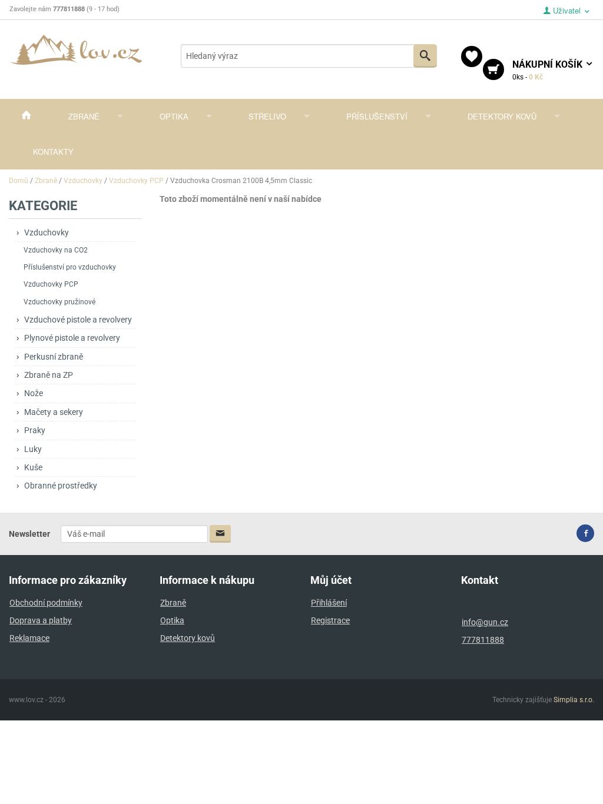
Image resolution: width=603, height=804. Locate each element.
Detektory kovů (502, 116)
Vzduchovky (46, 232)
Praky (34, 430)
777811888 (483, 639)
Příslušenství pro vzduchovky (70, 267)
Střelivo (267, 116)
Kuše (33, 467)
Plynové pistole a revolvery (72, 338)
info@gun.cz (485, 622)
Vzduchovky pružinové (59, 302)
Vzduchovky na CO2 (56, 250)
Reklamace (29, 638)
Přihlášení (329, 602)
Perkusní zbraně (53, 356)
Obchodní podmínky (45, 602)
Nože (33, 393)
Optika (174, 116)
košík (548, 70)
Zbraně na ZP (48, 375)
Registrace (330, 620)
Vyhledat (425, 56)
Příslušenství (376, 116)
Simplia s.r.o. (574, 700)
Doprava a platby (40, 620)
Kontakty (53, 151)
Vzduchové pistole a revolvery (78, 319)
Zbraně (84, 116)
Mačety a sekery (53, 412)
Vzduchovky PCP (51, 284)
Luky (33, 449)
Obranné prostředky (60, 485)
